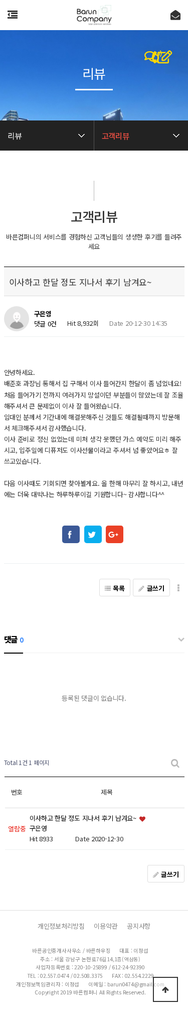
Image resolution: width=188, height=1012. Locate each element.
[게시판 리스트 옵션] (178, 587)
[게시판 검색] (175, 763)
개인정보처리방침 (61, 926)
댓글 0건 (45, 323)
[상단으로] (165, 989)
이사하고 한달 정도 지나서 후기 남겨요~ (84, 818)
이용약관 (105, 926)
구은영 (43, 314)
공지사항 (138, 926)
